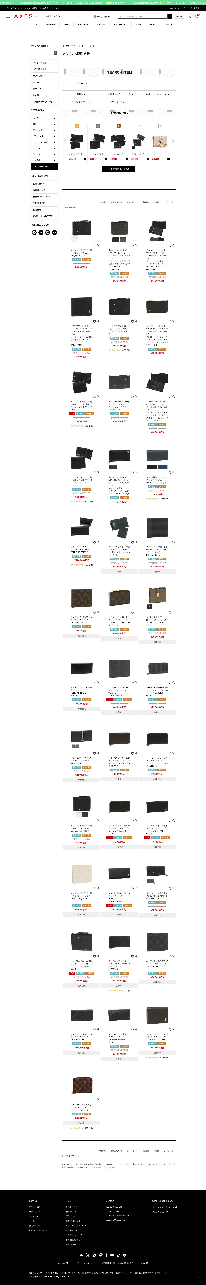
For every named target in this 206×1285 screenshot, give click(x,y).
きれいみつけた (158, 1212)
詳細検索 (178, 16)
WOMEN (50, 24)
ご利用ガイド (39, 203)
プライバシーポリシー (85, 1263)
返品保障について (73, 1230)
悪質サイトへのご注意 (43, 216)
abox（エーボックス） (38, 1230)
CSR (143, 1263)
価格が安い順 (116, 202)
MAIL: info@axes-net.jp (115, 1220)
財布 (35, 124)
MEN (66, 24)
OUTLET (169, 24)
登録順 (156, 202)
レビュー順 (169, 202)
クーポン (32, 1221)
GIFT (152, 24)
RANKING (83, 24)
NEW (138, 24)
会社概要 (61, 1263)
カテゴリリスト (35, 1212)
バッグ (35, 118)
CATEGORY (120, 24)
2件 (166, 499)
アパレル (36, 148)
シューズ (36, 154)
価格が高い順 (132, 202)
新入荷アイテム (35, 1226)
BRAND (101, 24)
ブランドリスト (35, 1207)
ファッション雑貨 (40, 142)
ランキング (33, 1216)
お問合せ (37, 210)
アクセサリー (38, 130)
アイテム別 (75, 46)
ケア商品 (36, 160)
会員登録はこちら (73, 1240)
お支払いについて (73, 1221)
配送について (71, 1216)
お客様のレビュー (41, 190)
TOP (34, 24)
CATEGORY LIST (44, 166)
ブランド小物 (38, 136)
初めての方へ (39, 184)
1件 (128, 350)
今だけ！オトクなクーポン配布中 (185, 8)
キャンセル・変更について (77, 1226)
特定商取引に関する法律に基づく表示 (117, 1263)
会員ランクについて (42, 197)
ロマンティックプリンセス (163, 1207)
